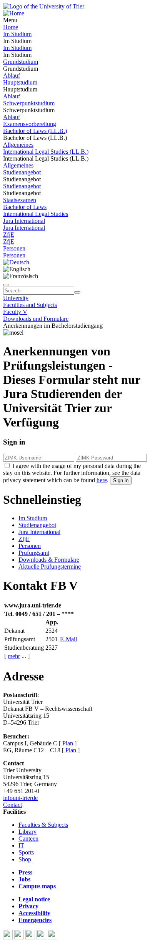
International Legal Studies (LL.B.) (45, 151)
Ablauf (11, 75)
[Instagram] (42, 937)
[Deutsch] (16, 262)
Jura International (24, 220)
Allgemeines (18, 144)
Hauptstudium (20, 82)
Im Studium (17, 34)
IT (21, 845)
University (15, 298)
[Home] (13, 13)
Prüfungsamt (33, 552)
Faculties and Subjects (30, 305)
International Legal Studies (35, 214)
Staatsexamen (19, 200)
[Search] (77, 292)
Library (27, 831)
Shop (24, 859)
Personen (14, 248)
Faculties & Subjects (43, 824)
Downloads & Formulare (48, 559)
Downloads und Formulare (35, 318)
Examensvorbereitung (29, 124)
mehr (14, 656)
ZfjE (8, 234)
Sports (26, 852)
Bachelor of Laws (25, 207)
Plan (67, 743)
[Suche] (6, 285)
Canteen (28, 838)
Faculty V (15, 312)
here (102, 480)
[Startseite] (43, 6)
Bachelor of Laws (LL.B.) (35, 131)
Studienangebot (22, 172)
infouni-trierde (20, 798)
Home (10, 27)
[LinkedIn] (52, 937)
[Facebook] (8, 937)
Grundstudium (20, 61)
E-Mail (68, 639)
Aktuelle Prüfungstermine (49, 566)
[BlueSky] (19, 937)
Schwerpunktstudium (29, 103)
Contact (12, 804)
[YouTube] (31, 937)
